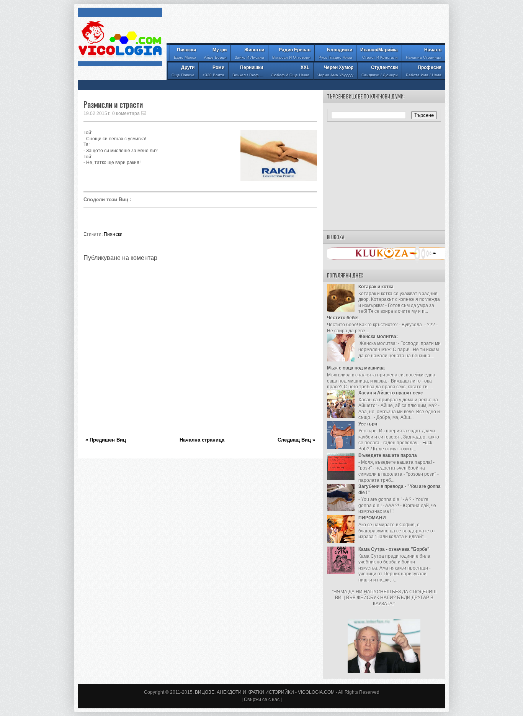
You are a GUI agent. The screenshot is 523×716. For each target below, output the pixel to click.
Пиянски (185, 53)
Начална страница (202, 440)
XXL (290, 71)
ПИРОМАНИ (372, 518)
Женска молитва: (378, 336)
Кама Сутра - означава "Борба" (394, 549)
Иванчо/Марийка (379, 53)
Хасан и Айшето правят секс (390, 393)
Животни (249, 53)
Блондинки (335, 53)
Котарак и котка (376, 286)
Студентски (379, 71)
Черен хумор (335, 71)
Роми (213, 71)
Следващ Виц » (296, 440)
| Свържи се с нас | (262, 699)
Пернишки (247, 71)
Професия (423, 71)
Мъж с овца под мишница (356, 368)
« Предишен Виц (105, 440)
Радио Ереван (291, 53)
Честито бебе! (343, 317)
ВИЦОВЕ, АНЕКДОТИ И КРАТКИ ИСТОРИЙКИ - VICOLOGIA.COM (265, 692)
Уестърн (367, 424)
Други (183, 71)
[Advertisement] (306, 25)
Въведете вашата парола (387, 455)
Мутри (215, 53)
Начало (423, 53)
